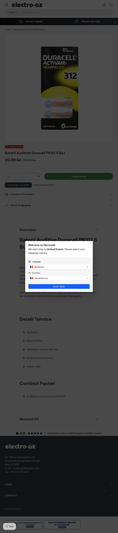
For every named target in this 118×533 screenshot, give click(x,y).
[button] (59, 267)
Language (36, 261)
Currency (36, 273)
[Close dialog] (91, 243)
